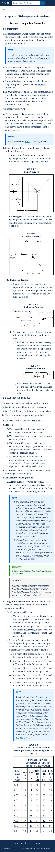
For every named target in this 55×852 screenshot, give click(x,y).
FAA (18, 849)
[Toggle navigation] (3, 9)
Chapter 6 (41, 84)
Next (38, 843)
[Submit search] (42, 3)
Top (29, 843)
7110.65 (6, 849)
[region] (33, 789)
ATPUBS (13, 849)
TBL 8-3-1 (24, 737)
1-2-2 (27, 141)
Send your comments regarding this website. (36, 849)
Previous (19, 843)
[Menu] (52, 3)
